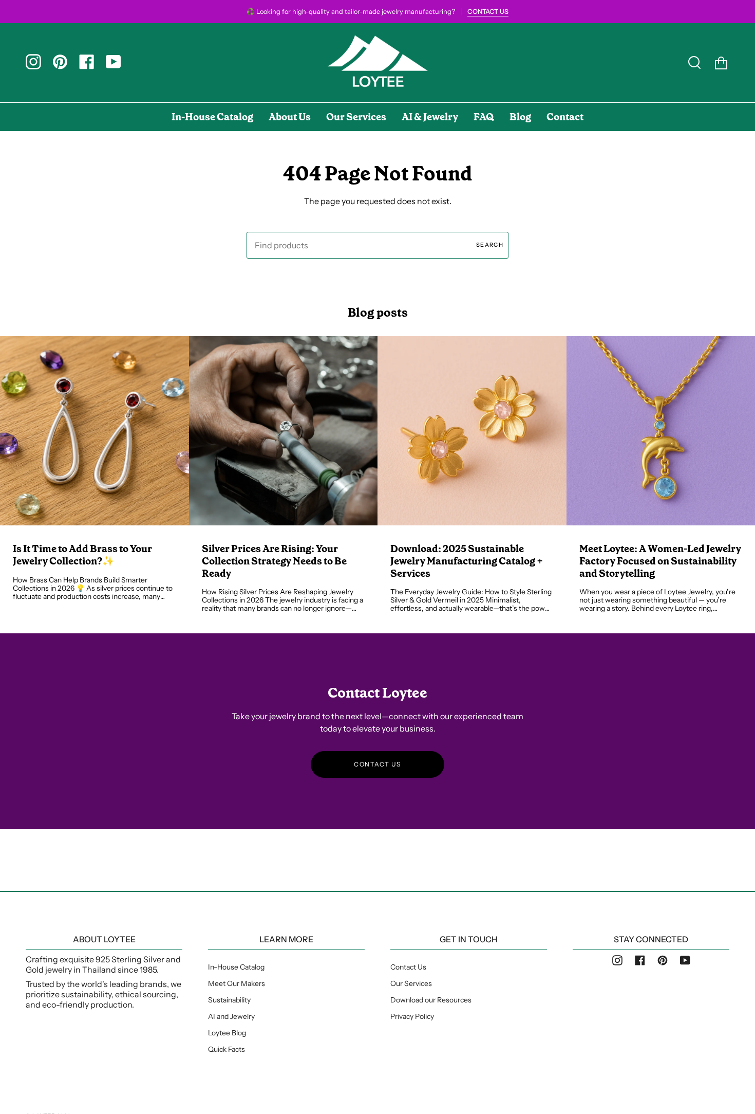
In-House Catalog (236, 967)
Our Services (411, 983)
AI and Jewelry (231, 1016)
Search (489, 244)
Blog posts (378, 312)
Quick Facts (226, 1049)
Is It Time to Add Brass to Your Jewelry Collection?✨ (82, 555)
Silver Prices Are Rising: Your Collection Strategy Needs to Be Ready (274, 561)
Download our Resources (430, 1000)
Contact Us (408, 967)
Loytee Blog (227, 1032)
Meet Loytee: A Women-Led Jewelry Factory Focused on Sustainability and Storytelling (660, 561)
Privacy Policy (412, 1016)
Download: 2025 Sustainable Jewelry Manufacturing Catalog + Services (466, 561)
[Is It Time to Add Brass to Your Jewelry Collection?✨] (94, 430)
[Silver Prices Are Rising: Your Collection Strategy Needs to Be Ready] (283, 430)
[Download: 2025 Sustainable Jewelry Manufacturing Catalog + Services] (472, 430)
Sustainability (229, 1000)
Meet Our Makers (236, 983)
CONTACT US (377, 764)
